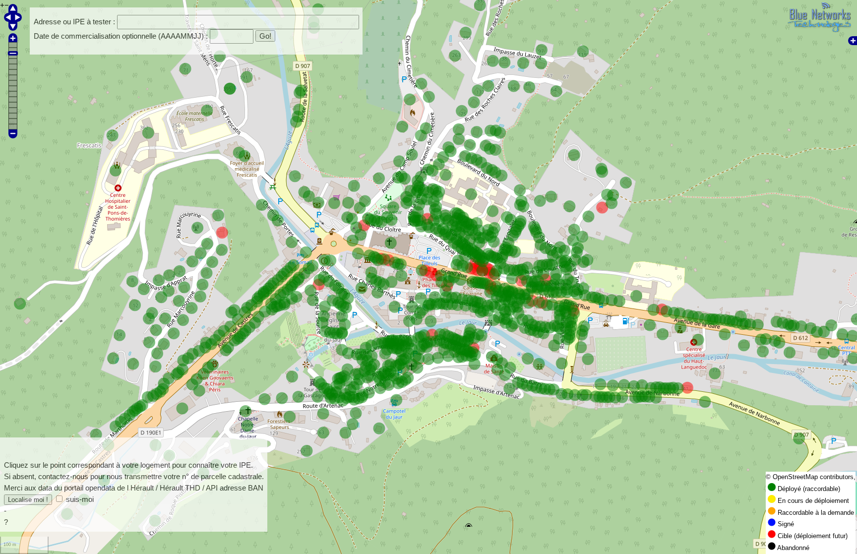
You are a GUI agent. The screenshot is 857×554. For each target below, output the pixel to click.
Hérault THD (180, 488)
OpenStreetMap (795, 477)
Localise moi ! (28, 499)
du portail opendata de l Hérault (104, 488)
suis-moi (80, 499)
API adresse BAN (234, 488)
